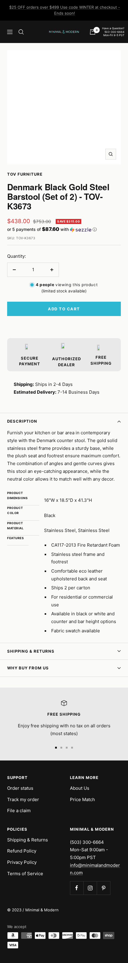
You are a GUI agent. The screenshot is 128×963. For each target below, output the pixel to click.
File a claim (19, 810)
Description (22, 421)
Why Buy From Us (28, 667)
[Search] (21, 32)
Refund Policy (21, 851)
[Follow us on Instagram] (90, 888)
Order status (20, 788)
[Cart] (93, 32)
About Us (79, 788)
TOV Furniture (25, 174)
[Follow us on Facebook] (76, 888)
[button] (64, 229)
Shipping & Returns (30, 651)
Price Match (82, 799)
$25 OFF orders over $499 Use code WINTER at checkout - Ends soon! (64, 10)
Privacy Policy (22, 862)
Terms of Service (25, 873)
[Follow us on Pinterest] (103, 888)
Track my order (23, 799)
